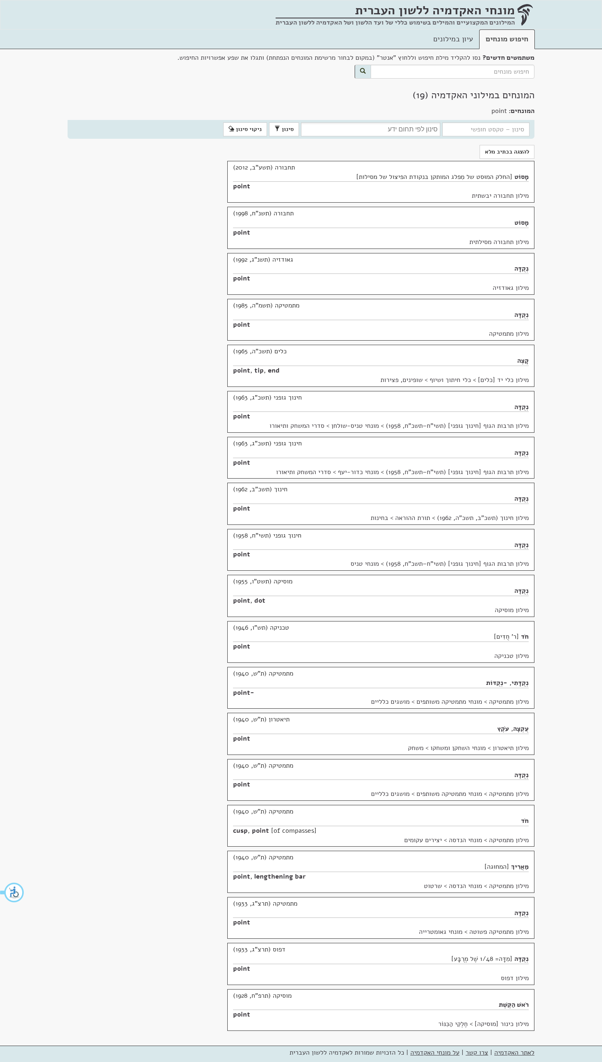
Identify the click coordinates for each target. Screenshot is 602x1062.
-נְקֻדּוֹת (496, 682)
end (274, 370)
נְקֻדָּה (521, 268)
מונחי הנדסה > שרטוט (453, 885)
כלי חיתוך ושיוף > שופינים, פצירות (425, 379)
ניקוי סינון (248, 129)
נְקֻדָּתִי (520, 682)
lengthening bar (280, 876)
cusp (240, 830)
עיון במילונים (453, 39)
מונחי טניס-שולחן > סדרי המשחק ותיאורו (324, 425)
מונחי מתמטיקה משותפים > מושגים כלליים (426, 701)
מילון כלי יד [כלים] (503, 379)
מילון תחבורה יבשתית (500, 195)
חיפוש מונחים (507, 39)
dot (259, 600)
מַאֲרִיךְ (520, 866)
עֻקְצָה (521, 728)
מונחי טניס (365, 563)
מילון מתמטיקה (509, 333)
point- (243, 692)
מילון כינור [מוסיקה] (502, 1023)
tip (259, 370)
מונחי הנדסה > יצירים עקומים (443, 840)
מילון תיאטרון (511, 747)
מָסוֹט (521, 176)
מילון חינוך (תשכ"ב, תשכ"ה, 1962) (483, 517)
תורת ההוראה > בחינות (400, 517)
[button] (12, 892)
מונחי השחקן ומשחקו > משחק (447, 747)
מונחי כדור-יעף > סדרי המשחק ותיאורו (327, 472)
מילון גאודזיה (511, 287)
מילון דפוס (515, 978)
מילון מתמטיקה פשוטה (499, 931)
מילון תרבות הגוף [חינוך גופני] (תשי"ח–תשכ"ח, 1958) (457, 425)
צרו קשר (477, 1052)
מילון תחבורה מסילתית (499, 241)
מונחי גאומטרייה (440, 931)
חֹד (525, 636)
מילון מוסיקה (512, 610)
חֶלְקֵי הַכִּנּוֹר (453, 1023)
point (241, 186)
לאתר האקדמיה (514, 1052)
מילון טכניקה (511, 655)
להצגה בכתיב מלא (507, 152)
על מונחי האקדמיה (434, 1052)
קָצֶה (523, 360)
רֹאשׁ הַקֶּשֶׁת (514, 1004)
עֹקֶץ (503, 728)
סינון (287, 129)
